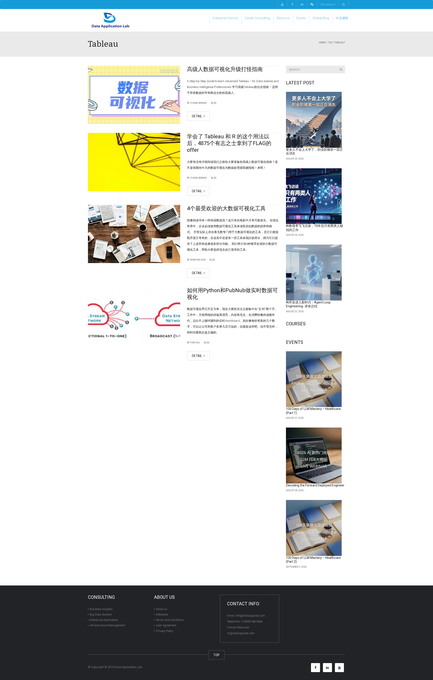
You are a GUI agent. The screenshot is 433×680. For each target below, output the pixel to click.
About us (283, 18)
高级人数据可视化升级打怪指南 (225, 69)
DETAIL (197, 116)
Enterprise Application (104, 620)
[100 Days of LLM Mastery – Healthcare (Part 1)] (314, 379)
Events (301, 18)
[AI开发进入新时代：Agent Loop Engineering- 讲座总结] (314, 273)
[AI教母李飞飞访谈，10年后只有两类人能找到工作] (314, 196)
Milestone (162, 614)
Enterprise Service (225, 18)
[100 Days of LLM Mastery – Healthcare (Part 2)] (314, 528)
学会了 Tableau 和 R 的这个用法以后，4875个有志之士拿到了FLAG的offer (229, 143)
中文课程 (342, 18)
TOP (216, 655)
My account (328, 4)
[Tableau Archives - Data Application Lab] (110, 20)
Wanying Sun (198, 260)
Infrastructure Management (107, 625)
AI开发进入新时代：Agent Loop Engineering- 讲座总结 (308, 304)
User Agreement (166, 625)
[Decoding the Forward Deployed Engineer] (314, 455)
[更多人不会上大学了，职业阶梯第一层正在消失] (314, 120)
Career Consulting (257, 18)
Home (322, 42)
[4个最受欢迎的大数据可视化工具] (134, 234)
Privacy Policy (164, 630)
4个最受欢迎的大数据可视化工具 (226, 208)
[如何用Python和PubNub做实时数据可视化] (134, 316)
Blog (213, 103)
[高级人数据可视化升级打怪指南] (134, 95)
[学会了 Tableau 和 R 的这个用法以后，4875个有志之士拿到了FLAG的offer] (134, 162)
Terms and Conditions (170, 620)
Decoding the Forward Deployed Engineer (315, 485)
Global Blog (321, 18)
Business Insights (101, 609)
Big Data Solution (101, 614)
